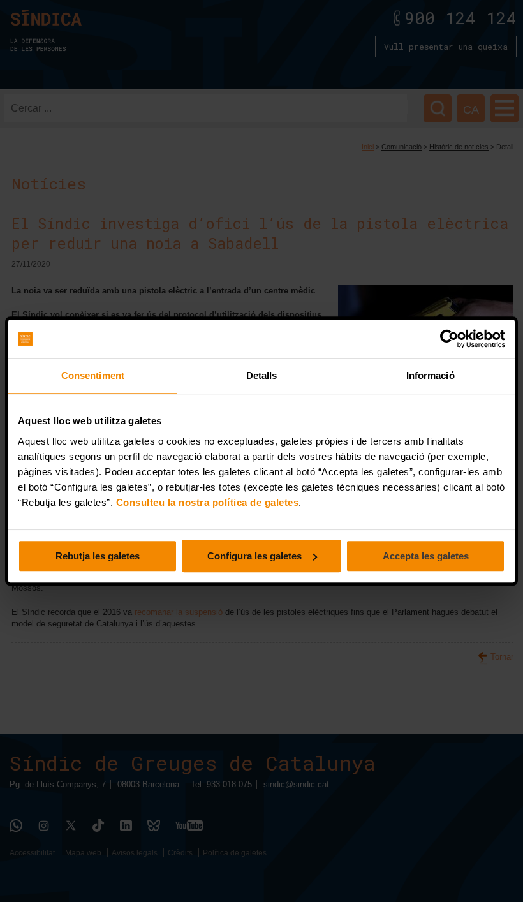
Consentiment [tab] (92, 375)
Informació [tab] (430, 375)
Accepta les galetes (426, 556)
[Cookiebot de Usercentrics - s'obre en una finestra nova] (449, 338)
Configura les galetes (254, 556)
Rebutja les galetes (97, 556)
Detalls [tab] (261, 375)
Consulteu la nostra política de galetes (207, 502)
